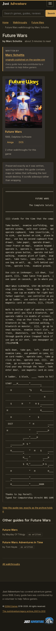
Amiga (10, 142)
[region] (28, 345)
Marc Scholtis (14, 55)
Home (5, 22)
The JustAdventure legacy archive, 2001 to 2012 (23, 611)
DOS (21, 142)
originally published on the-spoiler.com (25, 59)
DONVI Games (11, 606)
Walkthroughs (20, 22)
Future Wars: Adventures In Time (22, 542)
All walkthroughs (11, 564)
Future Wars (38, 22)
